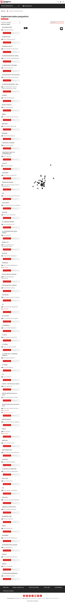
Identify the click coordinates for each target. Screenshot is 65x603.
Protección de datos (8, 590)
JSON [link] (56, 23)
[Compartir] (19, 33)
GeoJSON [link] (52, 23)
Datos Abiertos (60, 22)
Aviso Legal (47, 587)
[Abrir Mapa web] (63, 2)
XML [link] (60, 23)
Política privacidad (34, 587)
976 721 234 (56, 598)
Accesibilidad (58, 587)
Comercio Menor (4, 18)
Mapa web (6, 587)
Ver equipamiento (7, 32)
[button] (58, 2)
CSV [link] (63, 23)
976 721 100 (50, 598)
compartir (15, 32)
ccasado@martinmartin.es (8, 412)
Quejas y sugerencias (18, 587)
